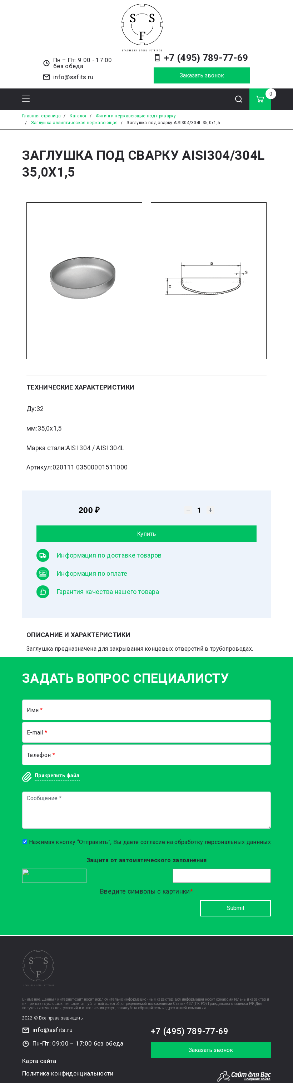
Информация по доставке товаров (109, 555)
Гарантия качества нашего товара (107, 591)
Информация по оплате (91, 573)
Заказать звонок (202, 75)
